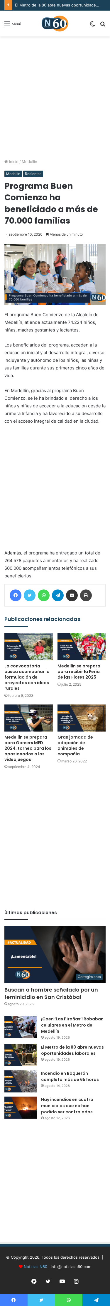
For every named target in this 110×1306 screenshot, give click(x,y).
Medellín (29, 161)
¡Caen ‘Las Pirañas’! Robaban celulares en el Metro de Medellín (72, 1025)
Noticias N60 (35, 1266)
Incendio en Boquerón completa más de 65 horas (70, 1076)
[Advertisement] (55, 97)
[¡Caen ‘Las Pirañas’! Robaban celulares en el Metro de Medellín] (20, 1027)
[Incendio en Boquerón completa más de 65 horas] (20, 1081)
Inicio (13, 161)
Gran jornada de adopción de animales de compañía (75, 745)
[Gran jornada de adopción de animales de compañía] (81, 718)
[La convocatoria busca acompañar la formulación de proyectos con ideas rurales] (28, 646)
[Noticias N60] (55, 23)
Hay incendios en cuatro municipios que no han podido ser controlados (67, 1106)
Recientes (33, 173)
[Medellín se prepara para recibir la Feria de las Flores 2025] (81, 646)
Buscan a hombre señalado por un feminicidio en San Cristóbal (51, 993)
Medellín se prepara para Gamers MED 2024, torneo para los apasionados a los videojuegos (27, 748)
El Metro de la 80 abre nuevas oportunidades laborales (72, 1050)
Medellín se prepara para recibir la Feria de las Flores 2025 (78, 671)
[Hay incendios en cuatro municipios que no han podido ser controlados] (20, 1108)
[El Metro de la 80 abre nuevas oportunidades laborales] (20, 1055)
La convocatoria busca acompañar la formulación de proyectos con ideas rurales (27, 677)
